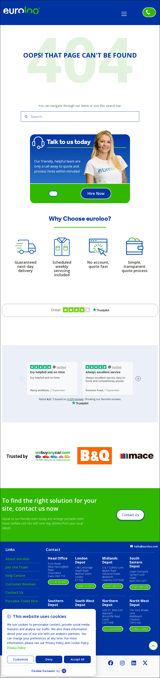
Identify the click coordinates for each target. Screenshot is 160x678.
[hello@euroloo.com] (131, 546)
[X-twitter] (145, 663)
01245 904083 (58, 582)
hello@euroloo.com (146, 546)
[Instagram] (122, 663)
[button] (125, 12)
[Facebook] (111, 663)
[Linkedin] (134, 663)
